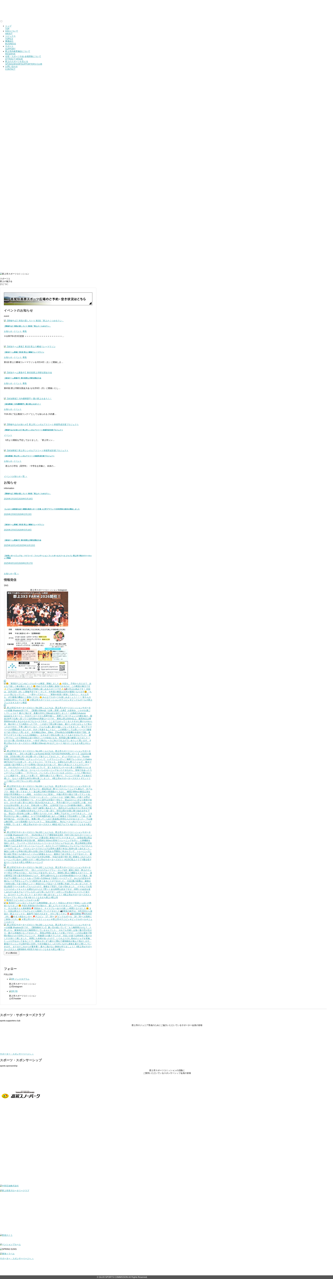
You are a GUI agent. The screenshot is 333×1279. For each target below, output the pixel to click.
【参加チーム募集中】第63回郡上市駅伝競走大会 (22, 378)
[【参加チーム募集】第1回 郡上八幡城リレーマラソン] (30, 346)
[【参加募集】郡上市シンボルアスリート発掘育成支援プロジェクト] (36, 450)
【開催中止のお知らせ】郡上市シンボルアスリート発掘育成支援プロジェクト (33, 430)
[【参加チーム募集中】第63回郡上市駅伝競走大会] (28, 372)
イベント (17, 331)
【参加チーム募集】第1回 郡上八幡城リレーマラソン (24, 352)
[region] (166, 171)
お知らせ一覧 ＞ (11, 573)
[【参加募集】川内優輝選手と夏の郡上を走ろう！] (28, 398)
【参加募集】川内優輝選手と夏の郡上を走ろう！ (22, 404)
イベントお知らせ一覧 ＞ (15, 476)
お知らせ (8, 331)
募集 (25, 331)
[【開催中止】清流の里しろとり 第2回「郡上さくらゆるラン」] (34, 321)
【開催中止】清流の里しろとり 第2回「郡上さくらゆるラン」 (27, 326)
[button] (166, 262)
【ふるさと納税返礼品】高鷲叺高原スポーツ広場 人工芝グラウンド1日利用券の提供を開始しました (42, 509)
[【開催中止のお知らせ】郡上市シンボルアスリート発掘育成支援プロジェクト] (41, 424)
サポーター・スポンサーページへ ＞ (17, 1054)
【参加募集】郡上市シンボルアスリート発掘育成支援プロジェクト (29, 456)
